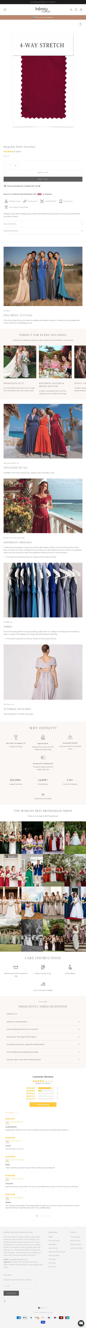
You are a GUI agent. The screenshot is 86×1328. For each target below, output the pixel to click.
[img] (10, 1119)
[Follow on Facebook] (5, 1301)
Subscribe (11, 1293)
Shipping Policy (75, 1244)
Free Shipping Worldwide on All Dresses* (43, 2)
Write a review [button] (43, 1104)
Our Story (52, 1263)
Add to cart (43, 172)
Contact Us (53, 1267)
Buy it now (43, 179)
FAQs (51, 1237)
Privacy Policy (75, 1237)
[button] (9, 152)
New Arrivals (53, 1248)
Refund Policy (75, 1241)
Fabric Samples (54, 1255)
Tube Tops (52, 1259)
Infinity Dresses (54, 1241)
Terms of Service (76, 1248)
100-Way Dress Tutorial (57, 1252)
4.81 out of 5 (49, 1081)
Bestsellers (52, 1244)
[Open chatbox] (81, 1323)
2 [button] (40, 1216)
